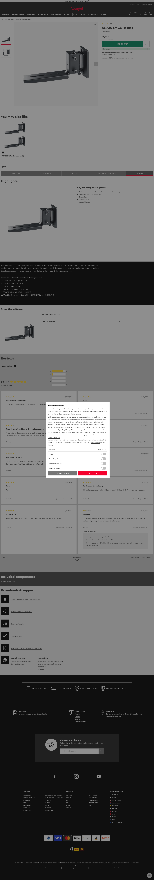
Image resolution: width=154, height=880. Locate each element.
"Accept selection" (54, 437)
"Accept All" (69, 430)
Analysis (51, 454)
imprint (50, 445)
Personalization (54, 463)
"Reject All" (67, 422)
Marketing (52, 459)
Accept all (93, 473)
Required (52, 449)
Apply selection (63, 473)
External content (54, 468)
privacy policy (95, 442)
